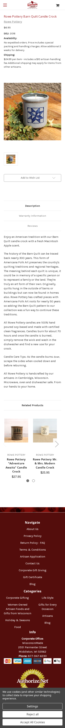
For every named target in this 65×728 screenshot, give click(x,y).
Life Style (47, 597)
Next (56, 444)
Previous (4, 444)
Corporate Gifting (17, 597)
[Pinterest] (24, 192)
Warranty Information (32, 215)
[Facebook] (5, 192)
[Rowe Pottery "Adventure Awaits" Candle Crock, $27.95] (16, 430)
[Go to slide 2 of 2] (33, 480)
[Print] (18, 192)
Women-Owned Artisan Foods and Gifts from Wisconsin (17, 609)
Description (32, 205)
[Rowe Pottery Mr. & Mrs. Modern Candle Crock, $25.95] (45, 430)
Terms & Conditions (32, 549)
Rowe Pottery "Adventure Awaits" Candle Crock (16, 465)
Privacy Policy (32, 536)
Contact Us (32, 563)
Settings (32, 706)
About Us (32, 529)
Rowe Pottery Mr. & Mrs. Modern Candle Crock (45, 463)
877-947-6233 (37, 656)
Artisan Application (32, 556)
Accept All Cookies (32, 722)
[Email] (12, 192)
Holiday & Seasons (17, 620)
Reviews (32, 225)
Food (17, 627)
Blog (32, 584)
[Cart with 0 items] (59, 5)
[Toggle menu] (5, 5)
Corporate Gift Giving (32, 570)
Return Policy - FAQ (32, 542)
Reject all (33, 714)
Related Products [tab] (32, 405)
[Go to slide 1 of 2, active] (27, 480)
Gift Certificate (32, 577)
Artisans (47, 616)
